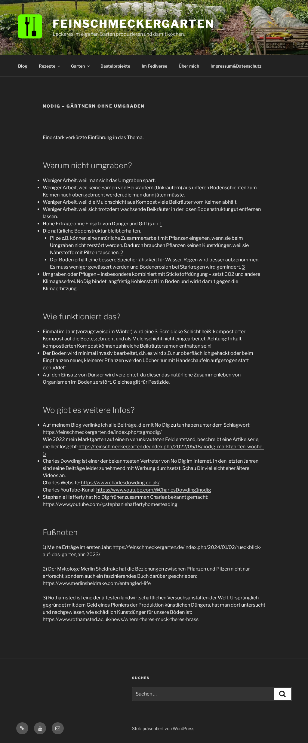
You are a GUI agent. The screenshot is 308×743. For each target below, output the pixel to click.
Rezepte (47, 66)
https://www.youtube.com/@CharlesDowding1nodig (153, 490)
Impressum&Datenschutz (236, 66)
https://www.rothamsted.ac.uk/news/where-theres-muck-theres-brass (121, 619)
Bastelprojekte (115, 66)
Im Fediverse (154, 66)
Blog (22, 66)
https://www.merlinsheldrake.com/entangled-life (97, 583)
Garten (78, 66)
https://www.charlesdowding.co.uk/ (120, 483)
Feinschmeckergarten (133, 23)
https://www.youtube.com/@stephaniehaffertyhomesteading (110, 504)
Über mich (189, 66)
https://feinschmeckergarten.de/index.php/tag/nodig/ (102, 432)
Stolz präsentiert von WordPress (163, 728)
